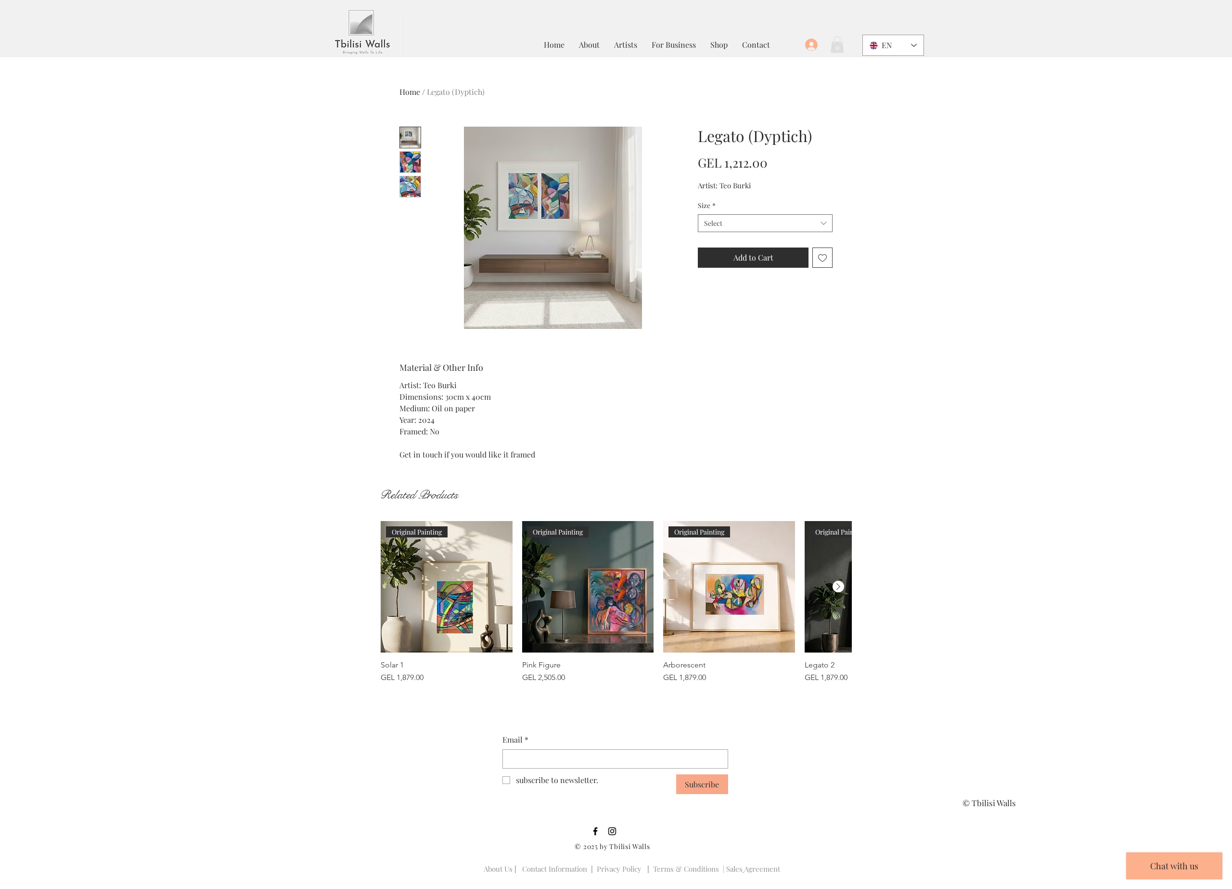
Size (707, 205)
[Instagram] (612, 831)
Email (515, 739)
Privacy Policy (619, 869)
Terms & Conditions (686, 869)
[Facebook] (595, 831)
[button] (837, 44)
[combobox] (765, 223)
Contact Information (554, 869)
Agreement (762, 869)
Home (409, 92)
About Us (498, 869)
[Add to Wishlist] (822, 258)
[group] (616, 602)
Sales (734, 869)
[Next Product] (838, 586)
